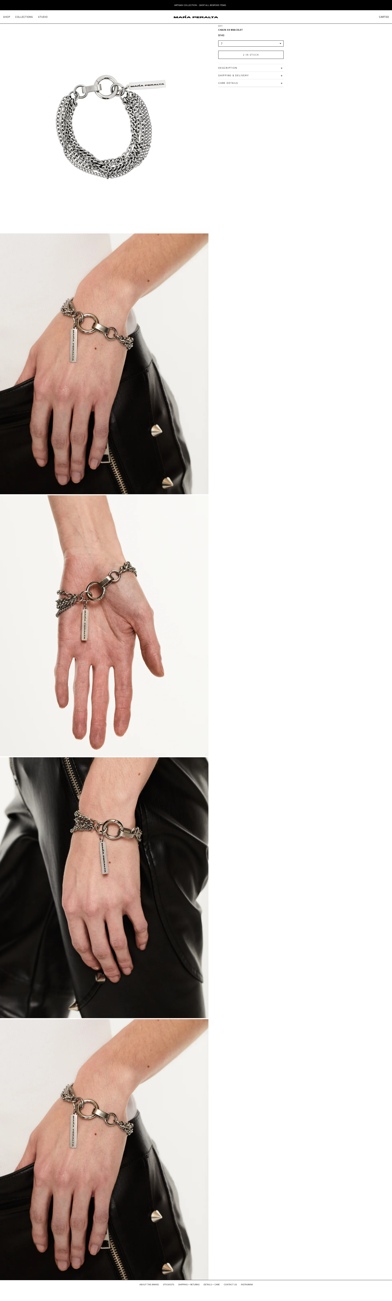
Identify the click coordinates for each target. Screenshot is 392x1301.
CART (384, 16)
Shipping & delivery (250, 75)
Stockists (168, 1284)
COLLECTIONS (24, 16)
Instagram (247, 1284)
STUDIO (43, 16)
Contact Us (230, 1284)
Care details (250, 83)
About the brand (149, 1284)
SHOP (6, 16)
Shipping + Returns (188, 1284)
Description (250, 68)
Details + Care (212, 1284)
